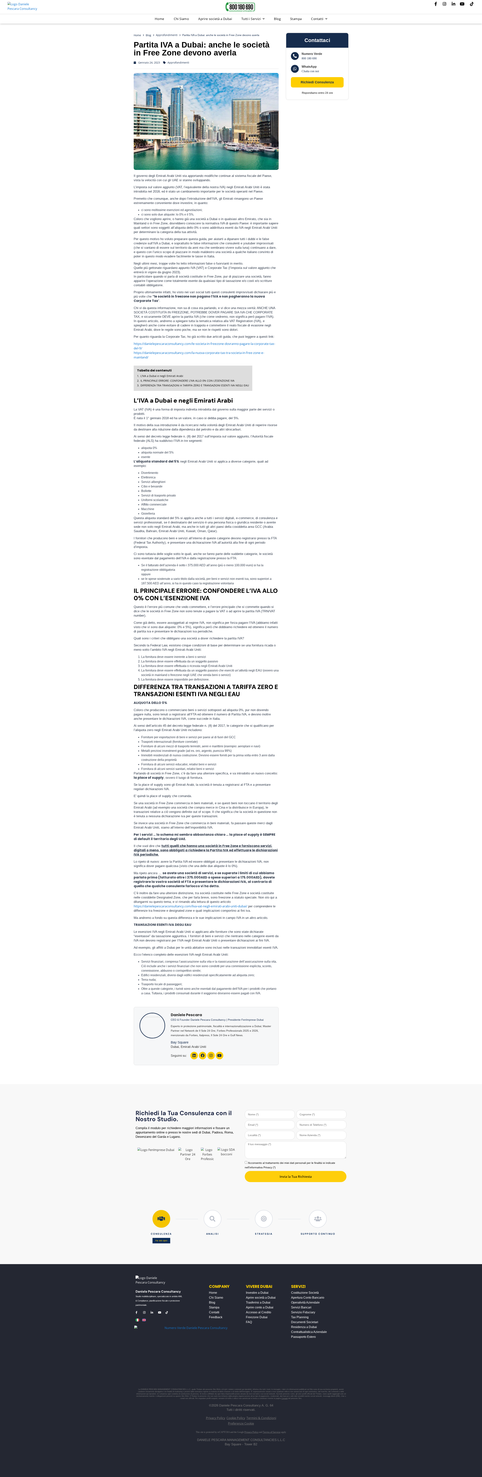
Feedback (215, 1317)
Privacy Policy (251, 1432)
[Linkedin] (194, 1055)
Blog (277, 19)
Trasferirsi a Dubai (258, 1302)
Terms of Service (272, 1432)
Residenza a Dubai (304, 1327)
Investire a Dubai (257, 1292)
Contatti (317, 19)
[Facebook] (202, 1055)
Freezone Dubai (257, 1317)
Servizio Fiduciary (303, 1312)
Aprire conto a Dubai (259, 1307)
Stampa (296, 19)
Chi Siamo (181, 19)
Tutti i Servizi (251, 19)
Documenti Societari (304, 1322)
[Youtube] (219, 1055)
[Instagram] (211, 1055)
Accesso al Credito (258, 1312)
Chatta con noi (310, 71)
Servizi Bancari (301, 1307)
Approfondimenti (167, 35)
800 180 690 (309, 58)
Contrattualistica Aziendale (309, 1332)
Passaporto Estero (303, 1336)
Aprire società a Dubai (215, 19)
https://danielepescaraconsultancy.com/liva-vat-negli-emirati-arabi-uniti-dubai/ (190, 906)
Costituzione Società (305, 1292)
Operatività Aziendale (305, 1302)
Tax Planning (300, 1317)
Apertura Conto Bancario (307, 1297)
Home (159, 19)
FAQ (249, 1322)
